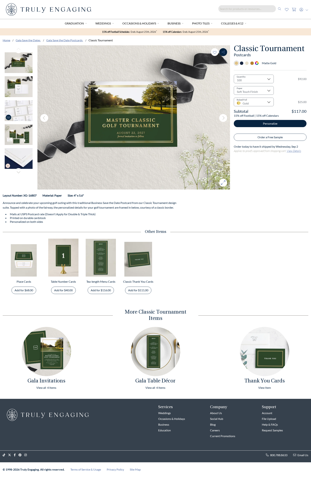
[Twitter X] (11, 455)
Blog (213, 424)
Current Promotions (222, 436)
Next (18, 172)
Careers (215, 430)
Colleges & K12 (232, 23)
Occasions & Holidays (139, 23)
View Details (294, 150)
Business (174, 23)
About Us (216, 413)
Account (267, 413)
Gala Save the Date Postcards (64, 40)
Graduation (74, 23)
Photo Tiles (200, 23)
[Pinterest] (21, 455)
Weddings (103, 23)
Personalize (270, 123)
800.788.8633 (278, 455)
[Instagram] (27, 455)
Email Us (303, 455)
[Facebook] (16, 455)
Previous (18, 49)
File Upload (269, 418)
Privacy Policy (115, 469)
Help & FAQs (270, 424)
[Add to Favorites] (214, 52)
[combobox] (250, 8)
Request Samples (272, 430)
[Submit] (279, 8)
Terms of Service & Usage (85, 469)
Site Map (135, 469)
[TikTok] (5, 455)
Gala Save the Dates (28, 40)
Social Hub (216, 418)
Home (6, 40)
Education (164, 430)
